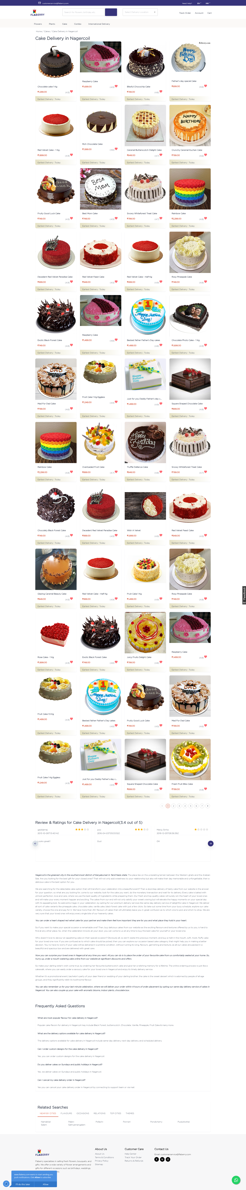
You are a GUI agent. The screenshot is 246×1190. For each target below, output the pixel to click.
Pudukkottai (184, 1122)
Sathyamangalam (76, 1125)
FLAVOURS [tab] (66, 1113)
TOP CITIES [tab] (115, 1113)
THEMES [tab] (130, 1113)
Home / (39, 31)
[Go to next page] (207, 806)
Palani (71, 1122)
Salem (44, 1125)
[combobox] (138, 12)
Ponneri (127, 1122)
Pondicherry (156, 1122)
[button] (123, 1017)
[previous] (35, 843)
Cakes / (48, 31)
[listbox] (123, 843)
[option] (63, 843)
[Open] (155, 12)
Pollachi (99, 1122)
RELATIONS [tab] (99, 1113)
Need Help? (187, 3)
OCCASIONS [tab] (83, 1113)
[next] (211, 843)
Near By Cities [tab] (48, 1113)
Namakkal (46, 1122)
